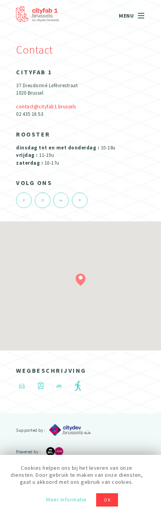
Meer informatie (66, 499)
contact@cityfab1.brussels (46, 106)
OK (107, 500)
